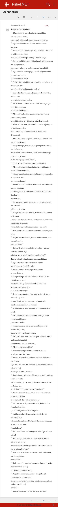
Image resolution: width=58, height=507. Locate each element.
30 (11, 346)
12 (11, 145)
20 (11, 237)
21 (49, 17)
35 (11, 403)
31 (11, 350)
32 (11, 357)
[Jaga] (18, 17)
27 (11, 315)
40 (11, 462)
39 (11, 452)
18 (11, 212)
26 (11, 308)
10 (43, 17)
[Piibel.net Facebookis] (52, 504)
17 (11, 201)
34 (11, 392)
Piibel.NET (20, 4)
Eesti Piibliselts (35, 505)
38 (11, 438)
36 (11, 413)
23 (11, 269)
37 (11, 431)
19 (11, 230)
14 (11, 166)
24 (11, 276)
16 (11, 184)
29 (11, 336)
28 (11, 325)
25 (11, 293)
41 (11, 473)
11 (11, 138)
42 (11, 491)
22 (11, 262)
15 (11, 173)
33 (11, 374)
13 (11, 162)
